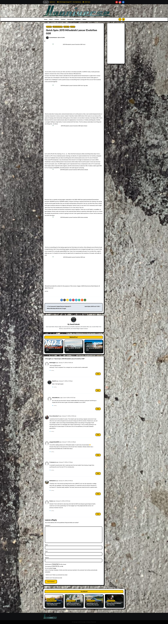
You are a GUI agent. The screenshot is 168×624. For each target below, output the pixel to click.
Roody (51, 501)
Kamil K (54, 381)
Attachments (48, 564)
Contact (63, 19)
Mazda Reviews (90, 600)
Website (47, 557)
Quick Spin (66, 26)
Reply (98, 373)
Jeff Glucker (51, 348)
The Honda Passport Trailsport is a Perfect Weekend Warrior (92, 345)
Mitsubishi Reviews (57, 26)
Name (46, 544)
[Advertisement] (116, 43)
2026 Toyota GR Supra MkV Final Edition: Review (74, 604)
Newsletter (70, 19)
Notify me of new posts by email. (54, 577)
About (51, 19)
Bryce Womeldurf (54, 416)
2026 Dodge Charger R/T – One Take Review (53, 604)
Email (46, 551)
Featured (49, 26)
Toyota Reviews (71, 600)
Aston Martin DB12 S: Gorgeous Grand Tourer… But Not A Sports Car (53, 345)
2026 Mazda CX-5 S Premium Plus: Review (93, 604)
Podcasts (78, 19)
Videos (84, 19)
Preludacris (52, 462)
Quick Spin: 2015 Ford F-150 (92, 306)
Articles (57, 19)
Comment (47, 525)
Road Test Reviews (51, 600)
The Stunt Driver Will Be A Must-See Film (114, 604)
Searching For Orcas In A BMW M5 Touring (73, 345)
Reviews (72, 26)
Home (45, 19)
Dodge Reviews (50, 598)
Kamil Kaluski (75, 324)
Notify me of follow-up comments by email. (57, 575)
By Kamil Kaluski (53, 37)
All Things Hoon (111, 600)
